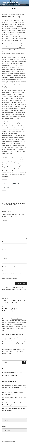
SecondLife (5, 32)
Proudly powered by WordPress (10, 441)
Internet (14, 203)
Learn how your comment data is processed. (14, 289)
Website (4, 258)
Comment (5, 220)
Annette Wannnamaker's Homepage (12, 372)
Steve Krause (20, 14)
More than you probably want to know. (12, 334)
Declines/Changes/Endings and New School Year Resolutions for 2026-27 (14, 387)
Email (4, 250)
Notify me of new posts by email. (11, 278)
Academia (7, 203)
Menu (15, 8)
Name (4, 242)
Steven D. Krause (12, 2)
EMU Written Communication (10, 375)
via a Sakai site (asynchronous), (16, 30)
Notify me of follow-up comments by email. (14, 273)
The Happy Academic (10, 204)
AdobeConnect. (6, 36)
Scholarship (22, 203)
